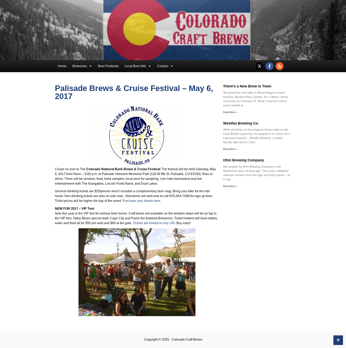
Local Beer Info (135, 66)
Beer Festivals (108, 66)
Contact (162, 66)
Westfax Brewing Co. (241, 123)
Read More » (230, 112)
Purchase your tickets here (141, 200)
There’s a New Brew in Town (247, 86)
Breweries (79, 66)
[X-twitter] (259, 66)
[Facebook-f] (270, 66)
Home (62, 66)
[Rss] (280, 66)
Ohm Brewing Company (243, 160)
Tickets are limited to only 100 (154, 223)
